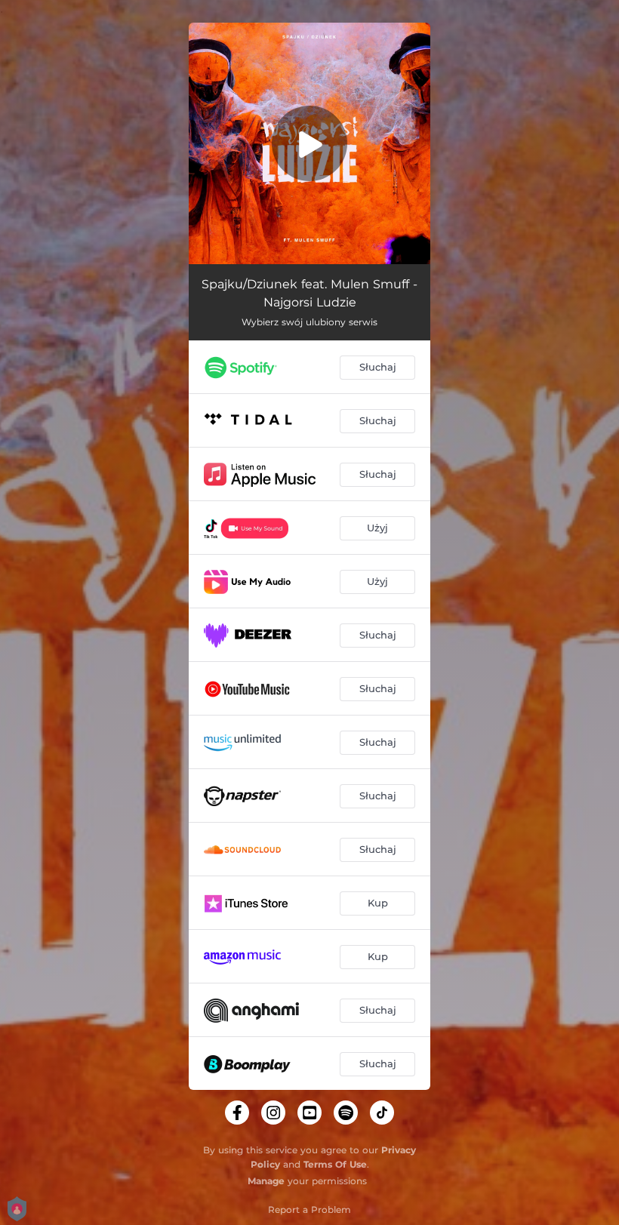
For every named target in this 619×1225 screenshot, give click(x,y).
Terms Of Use (335, 1164)
